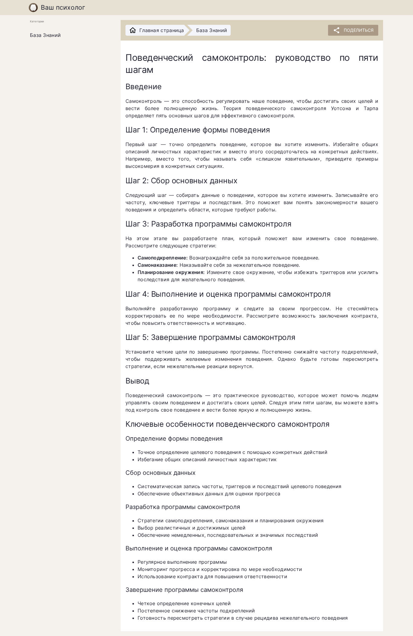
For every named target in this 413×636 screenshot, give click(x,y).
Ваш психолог (63, 7)
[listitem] (70, 35)
